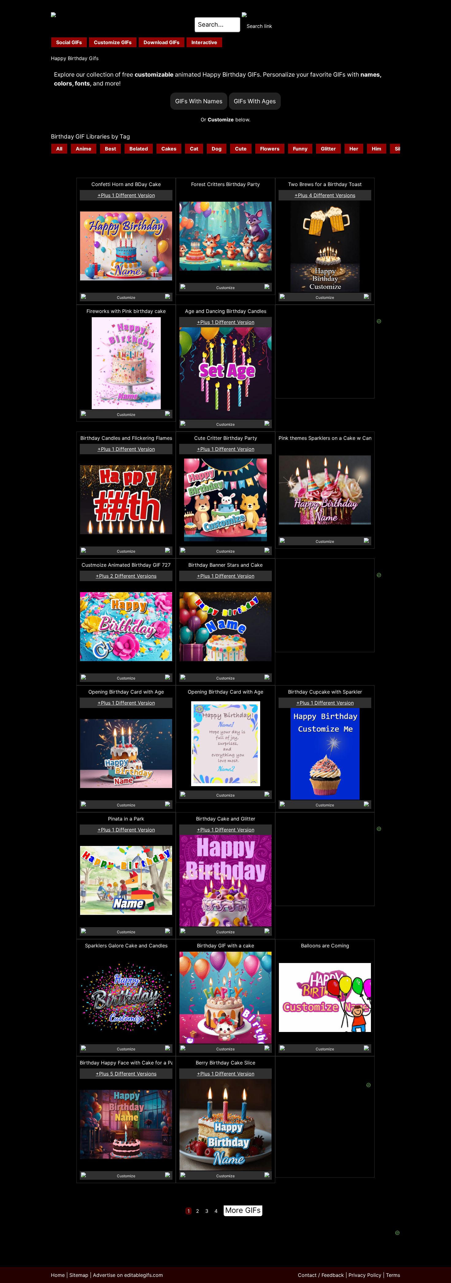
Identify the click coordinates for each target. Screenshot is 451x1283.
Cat (194, 149)
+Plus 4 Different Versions (325, 195)
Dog (217, 149)
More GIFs (243, 1210)
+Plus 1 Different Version (126, 195)
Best (110, 149)
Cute (241, 149)
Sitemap (78, 1275)
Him (376, 149)
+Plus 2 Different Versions (126, 576)
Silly (399, 149)
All (59, 149)
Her (353, 149)
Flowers (269, 149)
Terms (393, 1275)
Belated (138, 149)
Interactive (204, 42)
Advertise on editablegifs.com (128, 1275)
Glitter (328, 149)
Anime (83, 149)
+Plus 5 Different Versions (126, 1074)
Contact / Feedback (321, 1275)
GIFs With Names (198, 101)
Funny (300, 149)
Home (58, 1275)
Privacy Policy (365, 1275)
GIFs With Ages (255, 101)
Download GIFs (161, 42)
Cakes (168, 149)
